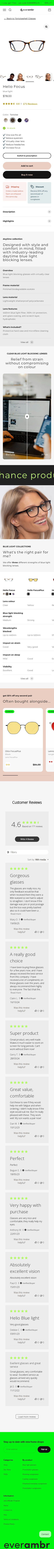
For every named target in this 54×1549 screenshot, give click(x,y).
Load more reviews (27, 1416)
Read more (16, 913)
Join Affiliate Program (11, 1501)
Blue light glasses (29, 1465)
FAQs (5, 1474)
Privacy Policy (8, 1524)
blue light (8, 91)
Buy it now (27, 174)
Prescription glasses (30, 1470)
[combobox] (38, 859)
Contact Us (7, 1510)
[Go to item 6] (39, 77)
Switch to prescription (27, 156)
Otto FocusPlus (13, 751)
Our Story (7, 1470)
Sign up (44, 1449)
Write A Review (27, 839)
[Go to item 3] (11, 77)
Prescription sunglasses (31, 1488)
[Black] (7, 764)
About (5, 1506)
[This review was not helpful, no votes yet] (41, 932)
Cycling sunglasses (30, 1479)
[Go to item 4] (21, 77)
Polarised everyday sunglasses (34, 1484)
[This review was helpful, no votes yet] (36, 932)
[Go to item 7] (48, 77)
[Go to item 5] (30, 77)
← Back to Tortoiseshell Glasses (20, 18)
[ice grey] (50, 762)
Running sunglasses (30, 1474)
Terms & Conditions (11, 1520)
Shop (5, 1465)
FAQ (5, 1515)
